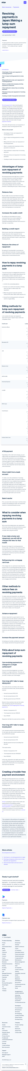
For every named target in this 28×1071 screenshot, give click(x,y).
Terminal (4, 988)
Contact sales (14, 889)
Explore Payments (6, 908)
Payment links (5, 975)
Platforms (17, 963)
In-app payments (19, 958)
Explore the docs (6, 922)
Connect (4, 956)
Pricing (3, 942)
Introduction (5, 69)
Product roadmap (19, 1024)
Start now (5, 889)
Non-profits (18, 982)
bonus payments (6, 806)
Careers (17, 1026)
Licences (4, 1041)
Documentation (18, 1007)
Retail (16, 988)
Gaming (17, 971)
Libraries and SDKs (19, 1015)
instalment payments (7, 805)
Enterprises (18, 942)
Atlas (3, 944)
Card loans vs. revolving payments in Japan (14, 857)
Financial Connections (7, 963)
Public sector (18, 986)
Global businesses (19, 956)
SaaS (16, 965)
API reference (18, 1009)
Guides (4, 1024)
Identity (4, 965)
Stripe (3, 801)
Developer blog (18, 1019)
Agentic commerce (19, 946)
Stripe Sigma (5, 985)
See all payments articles (8, 852)
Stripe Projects (18, 1017)
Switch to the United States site (10, 1067)
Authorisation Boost (7, 946)
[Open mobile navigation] (25, 2)
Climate (4, 954)
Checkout (4, 952)
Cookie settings (6, 1045)
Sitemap (4, 1043)
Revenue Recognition (7, 983)
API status (17, 1011)
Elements (4, 962)
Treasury (4, 990)
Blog (3, 1028)
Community (5, 1030)
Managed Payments (7, 973)
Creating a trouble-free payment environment (13, 96)
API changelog (18, 1013)
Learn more (5, 50)
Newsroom (17, 1028)
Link (3, 971)
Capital (3, 950)
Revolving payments (7, 105)
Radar (3, 981)
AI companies (18, 967)
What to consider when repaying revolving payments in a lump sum (12, 84)
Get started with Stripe (9, 31)
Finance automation (19, 954)
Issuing (3, 969)
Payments (16, 7)
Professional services (20, 984)
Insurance (17, 977)
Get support (5, 1052)
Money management (20, 962)
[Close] (25, 1064)
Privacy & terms (6, 1036)
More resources (6, 7)
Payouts (4, 979)
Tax (3, 986)
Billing (3, 948)
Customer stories (6, 1026)
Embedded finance (19, 952)
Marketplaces (18, 960)
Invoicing (4, 967)
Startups (17, 944)
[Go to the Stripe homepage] (3, 935)
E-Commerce (18, 950)
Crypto (3, 958)
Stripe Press (18, 1030)
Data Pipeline (5, 960)
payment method (6, 121)
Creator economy (19, 969)
